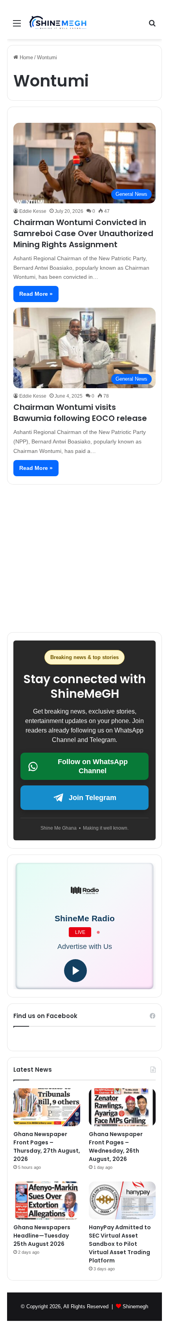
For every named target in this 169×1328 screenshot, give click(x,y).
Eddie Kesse (32, 211)
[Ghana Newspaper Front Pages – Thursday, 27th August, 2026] (46, 1107)
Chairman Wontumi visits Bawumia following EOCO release (80, 413)
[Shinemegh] (58, 23)
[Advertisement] (84, 555)
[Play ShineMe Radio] (75, 970)
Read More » (36, 294)
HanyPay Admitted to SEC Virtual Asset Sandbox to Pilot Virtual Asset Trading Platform (120, 1243)
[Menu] (17, 26)
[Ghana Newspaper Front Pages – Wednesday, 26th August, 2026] (122, 1107)
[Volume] (99, 971)
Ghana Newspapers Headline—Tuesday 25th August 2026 (41, 1235)
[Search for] (152, 26)
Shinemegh (135, 1306)
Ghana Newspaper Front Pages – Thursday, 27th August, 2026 (46, 1146)
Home (25, 57)
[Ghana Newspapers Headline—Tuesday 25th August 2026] (46, 1200)
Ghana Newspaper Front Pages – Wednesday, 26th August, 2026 (116, 1146)
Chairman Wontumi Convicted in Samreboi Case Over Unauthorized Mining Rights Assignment (83, 233)
